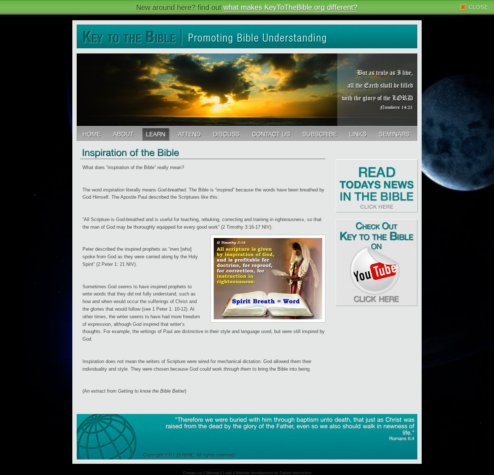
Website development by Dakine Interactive (273, 473)
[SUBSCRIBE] (320, 134)
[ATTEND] (190, 134)
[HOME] (92, 134)
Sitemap (212, 473)
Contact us (192, 473)
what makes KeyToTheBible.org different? (290, 7)
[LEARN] (156, 134)
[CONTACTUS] (271, 134)
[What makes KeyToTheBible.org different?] (124, 134)
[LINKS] (358, 134)
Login (227, 473)
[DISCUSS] (227, 134)
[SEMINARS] (394, 134)
